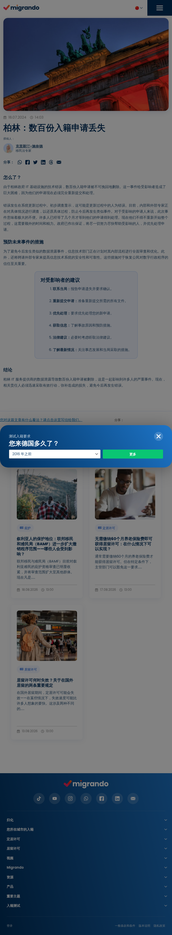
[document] (86, 467)
